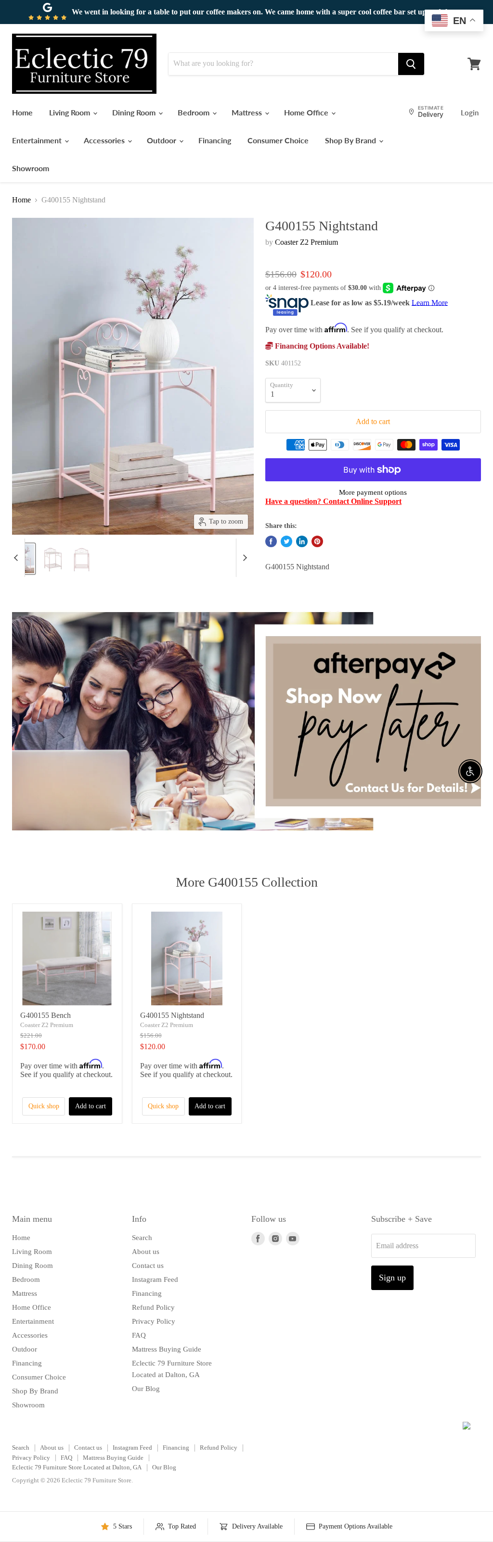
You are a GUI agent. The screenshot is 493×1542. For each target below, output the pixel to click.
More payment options (373, 492)
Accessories (105, 140)
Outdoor (162, 140)
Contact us (148, 1265)
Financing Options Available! (321, 346)
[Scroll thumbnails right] (243, 558)
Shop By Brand (351, 140)
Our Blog (146, 1388)
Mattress (248, 112)
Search (142, 1237)
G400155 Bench (45, 1015)
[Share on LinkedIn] (302, 541)
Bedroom (194, 112)
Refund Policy (153, 1307)
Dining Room (134, 112)
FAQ (139, 1335)
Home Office (307, 112)
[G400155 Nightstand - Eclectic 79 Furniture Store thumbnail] (52, 558)
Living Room (70, 112)
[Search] (411, 64)
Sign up (392, 1277)
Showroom (30, 168)
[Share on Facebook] (271, 541)
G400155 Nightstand (172, 1015)
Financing (214, 140)
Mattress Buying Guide (166, 1349)
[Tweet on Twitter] (286, 541)
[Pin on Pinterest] (317, 541)
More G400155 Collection (247, 882)
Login (470, 112)
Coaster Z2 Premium (306, 242)
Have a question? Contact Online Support (333, 501)
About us (145, 1251)
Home (22, 112)
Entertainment (38, 140)
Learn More (430, 302)
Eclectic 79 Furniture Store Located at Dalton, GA (77, 1467)
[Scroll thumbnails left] (17, 558)
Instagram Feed (155, 1279)
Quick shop (43, 1106)
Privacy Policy (153, 1321)
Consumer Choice (278, 140)
